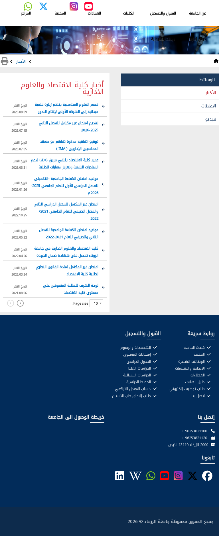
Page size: (80, 303)
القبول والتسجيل (163, 13)
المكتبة (60, 13)
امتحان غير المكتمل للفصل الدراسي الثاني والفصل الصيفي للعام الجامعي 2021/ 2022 (66, 211)
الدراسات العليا (140, 368)
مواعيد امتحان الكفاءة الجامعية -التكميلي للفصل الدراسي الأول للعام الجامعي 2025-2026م (64, 185)
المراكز (26, 13)
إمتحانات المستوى (137, 354)
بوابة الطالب (179, 5)
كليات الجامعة (194, 347)
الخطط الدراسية (139, 382)
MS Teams (131, 5)
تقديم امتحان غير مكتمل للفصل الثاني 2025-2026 (68, 126)
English (113, 5)
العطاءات (198, 375)
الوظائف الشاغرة (192, 361)
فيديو (210, 119)
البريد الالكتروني (202, 5)
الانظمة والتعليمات (190, 368)
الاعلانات (208, 106)
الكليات (128, 13)
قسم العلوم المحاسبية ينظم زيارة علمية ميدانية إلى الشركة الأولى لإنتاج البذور (66, 108)
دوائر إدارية (197, 38)
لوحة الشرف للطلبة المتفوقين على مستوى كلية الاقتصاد (70, 289)
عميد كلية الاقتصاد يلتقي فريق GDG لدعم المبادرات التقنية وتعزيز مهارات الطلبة (64, 163)
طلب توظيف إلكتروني (187, 389)
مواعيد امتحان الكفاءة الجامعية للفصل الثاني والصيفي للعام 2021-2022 (68, 233)
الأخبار (21, 61)
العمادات (94, 13)
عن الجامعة (197, 13)
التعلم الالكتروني (155, 5)
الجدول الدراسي (139, 361)
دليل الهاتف (195, 382)
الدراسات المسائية (137, 375)
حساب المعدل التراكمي (133, 389)
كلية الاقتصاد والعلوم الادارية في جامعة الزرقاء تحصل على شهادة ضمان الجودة (66, 252)
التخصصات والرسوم (136, 347)
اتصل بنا (199, 396)
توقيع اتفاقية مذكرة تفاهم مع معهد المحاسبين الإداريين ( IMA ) (69, 145)
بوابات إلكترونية (163, 38)
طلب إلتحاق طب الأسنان (132, 396)
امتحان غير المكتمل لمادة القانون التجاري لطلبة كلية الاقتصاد (67, 270)
